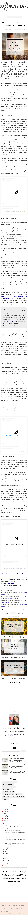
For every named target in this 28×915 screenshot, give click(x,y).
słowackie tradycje (8, 791)
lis (5, 823)
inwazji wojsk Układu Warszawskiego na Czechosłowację (14, 296)
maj (6, 856)
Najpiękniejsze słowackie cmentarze (13, 830)
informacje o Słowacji (19, 27)
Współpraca (12, 735)
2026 (5, 808)
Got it (18, 913)
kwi (6, 858)
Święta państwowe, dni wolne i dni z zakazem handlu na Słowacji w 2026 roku (17, 760)
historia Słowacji (9, 27)
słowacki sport (13, 29)
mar (6, 860)
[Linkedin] (26, 610)
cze (6, 855)
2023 (5, 813)
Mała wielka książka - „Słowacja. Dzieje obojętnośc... (14, 847)
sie (6, 851)
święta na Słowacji (8, 794)
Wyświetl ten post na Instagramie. (15, 544)
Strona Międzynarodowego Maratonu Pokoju (14, 574)
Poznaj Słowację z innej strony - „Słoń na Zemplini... (14, 836)
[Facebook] (18, 610)
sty (6, 863)
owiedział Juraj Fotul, (8, 321)
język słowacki (7, 796)
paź (6, 825)
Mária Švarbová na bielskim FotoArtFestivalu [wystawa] (15, 833)
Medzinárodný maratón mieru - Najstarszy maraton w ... (15, 840)
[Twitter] (21, 610)
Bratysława (19, 794)
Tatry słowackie (7, 789)
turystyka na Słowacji (9, 782)
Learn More (12, 913)
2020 (5, 818)
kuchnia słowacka (18, 796)
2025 (5, 809)
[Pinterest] (23, 610)
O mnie (6, 735)
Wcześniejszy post (21, 613)
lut (6, 862)
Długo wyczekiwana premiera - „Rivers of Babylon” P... (14, 843)
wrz (6, 849)
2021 (5, 816)
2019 (5, 820)
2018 (5, 865)
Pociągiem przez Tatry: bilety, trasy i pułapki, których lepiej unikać (17, 772)
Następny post (5, 613)
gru (6, 821)
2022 (5, 815)
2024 (5, 811)
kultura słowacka (8, 784)
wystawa (5, 799)
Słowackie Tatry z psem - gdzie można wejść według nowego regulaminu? (17, 766)
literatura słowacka (9, 787)
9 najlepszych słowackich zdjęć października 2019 (15, 827)
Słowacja (5, 29)
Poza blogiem (20, 735)
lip (5, 853)
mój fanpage (11, 583)
